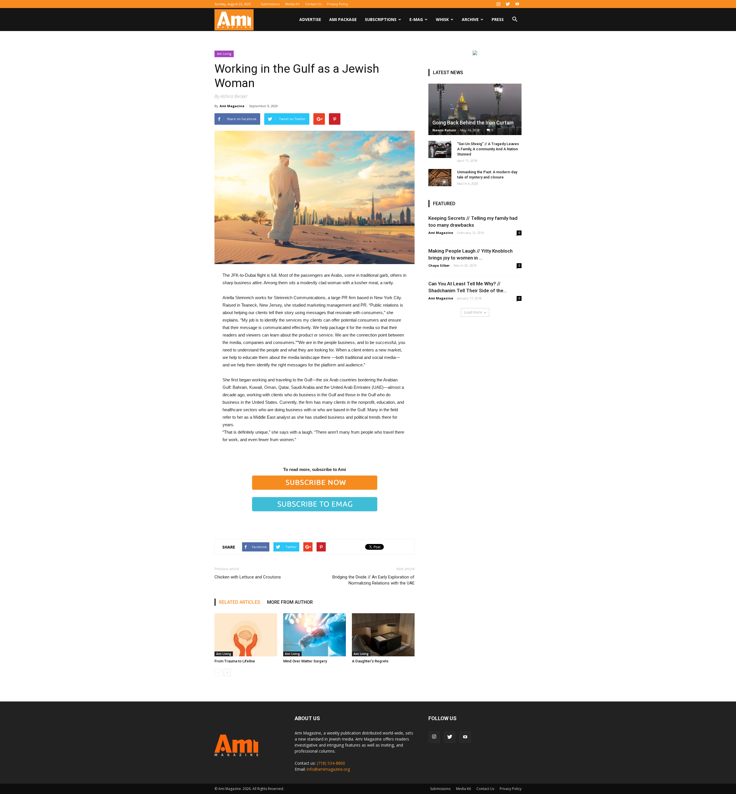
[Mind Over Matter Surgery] (314, 634)
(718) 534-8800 (331, 763)
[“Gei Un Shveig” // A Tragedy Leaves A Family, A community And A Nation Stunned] (439, 149)
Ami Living (224, 54)
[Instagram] (498, 4)
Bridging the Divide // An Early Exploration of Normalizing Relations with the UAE (373, 580)
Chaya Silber (439, 265)
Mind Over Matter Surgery (305, 661)
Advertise (310, 19)
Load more (473, 312)
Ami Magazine (232, 106)
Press (498, 19)
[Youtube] (517, 4)
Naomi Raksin (444, 130)
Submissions (270, 4)
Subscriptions (380, 19)
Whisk (442, 19)
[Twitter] (507, 4)
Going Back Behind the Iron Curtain (472, 123)
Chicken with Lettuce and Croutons (247, 577)
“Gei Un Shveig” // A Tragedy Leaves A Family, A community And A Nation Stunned (488, 149)
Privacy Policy (337, 4)
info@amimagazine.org (328, 769)
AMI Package (343, 19)
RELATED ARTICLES (239, 602)
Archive (470, 19)
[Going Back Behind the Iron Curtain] (475, 109)
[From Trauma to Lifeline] (245, 634)
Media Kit (292, 4)
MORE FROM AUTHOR (290, 602)
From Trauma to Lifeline (234, 661)
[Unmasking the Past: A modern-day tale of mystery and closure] (439, 177)
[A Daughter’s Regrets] (383, 634)
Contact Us (313, 4)
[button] (515, 20)
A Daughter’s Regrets (370, 661)
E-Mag (416, 19)
